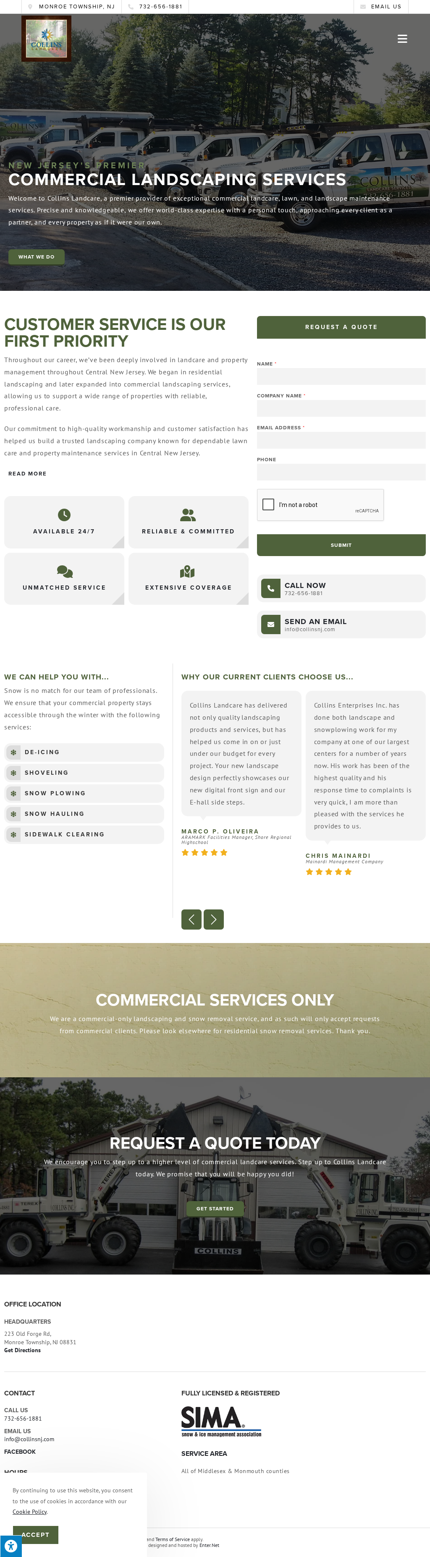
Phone (266, 459)
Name (266, 363)
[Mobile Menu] (403, 38)
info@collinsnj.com (29, 1439)
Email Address (280, 427)
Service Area (204, 1454)
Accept (35, 1535)
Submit (341, 545)
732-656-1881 (23, 1418)
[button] (36, 257)
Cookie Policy (30, 1511)
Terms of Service (172, 1539)
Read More (27, 473)
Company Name (281, 395)
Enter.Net (209, 1545)
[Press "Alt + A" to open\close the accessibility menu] (11, 1546)
